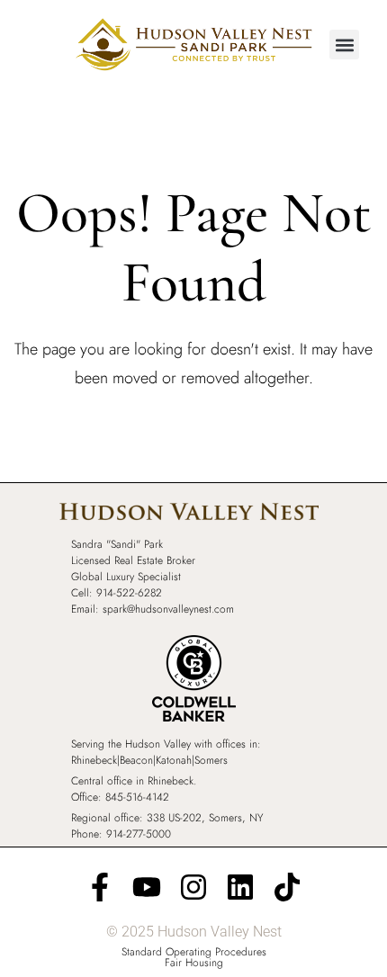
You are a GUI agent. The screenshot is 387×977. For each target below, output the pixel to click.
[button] (344, 44)
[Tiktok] (287, 887)
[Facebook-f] (100, 887)
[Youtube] (146, 887)
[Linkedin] (240, 887)
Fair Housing (194, 963)
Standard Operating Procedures (194, 952)
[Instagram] (193, 887)
